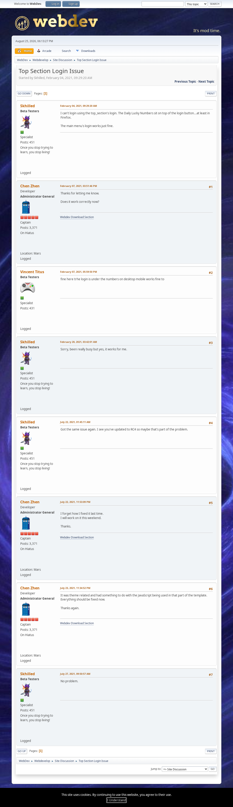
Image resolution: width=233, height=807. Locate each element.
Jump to (155, 769)
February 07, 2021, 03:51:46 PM (78, 186)
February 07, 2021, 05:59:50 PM (78, 271)
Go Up (22, 751)
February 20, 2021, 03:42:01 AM (78, 342)
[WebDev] (23, 247)
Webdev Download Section (77, 217)
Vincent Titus (32, 271)
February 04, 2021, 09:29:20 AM (78, 105)
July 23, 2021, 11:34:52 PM (75, 588)
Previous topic (185, 81)
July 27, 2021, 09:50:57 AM (75, 673)
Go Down (24, 93)
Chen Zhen (30, 185)
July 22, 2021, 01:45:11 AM (75, 422)
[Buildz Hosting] (23, 166)
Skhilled (27, 105)
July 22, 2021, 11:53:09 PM (75, 502)
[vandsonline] (23, 322)
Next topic (206, 81)
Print (211, 93)
